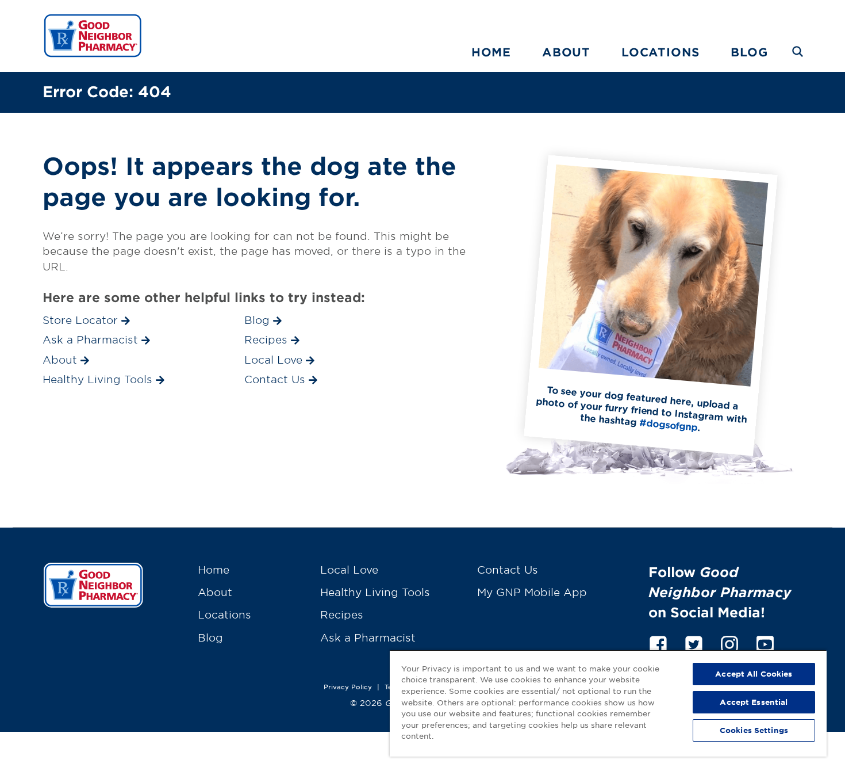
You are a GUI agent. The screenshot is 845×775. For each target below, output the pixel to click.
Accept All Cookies (753, 673)
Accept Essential (754, 702)
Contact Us (507, 569)
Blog (749, 52)
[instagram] (729, 642)
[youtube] (765, 642)
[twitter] (694, 642)
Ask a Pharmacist (368, 637)
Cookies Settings (754, 730)
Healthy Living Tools (375, 592)
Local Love (349, 569)
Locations (660, 52)
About (566, 52)
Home (491, 52)
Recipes (341, 614)
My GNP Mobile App (532, 592)
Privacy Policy (348, 686)
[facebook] (658, 642)
